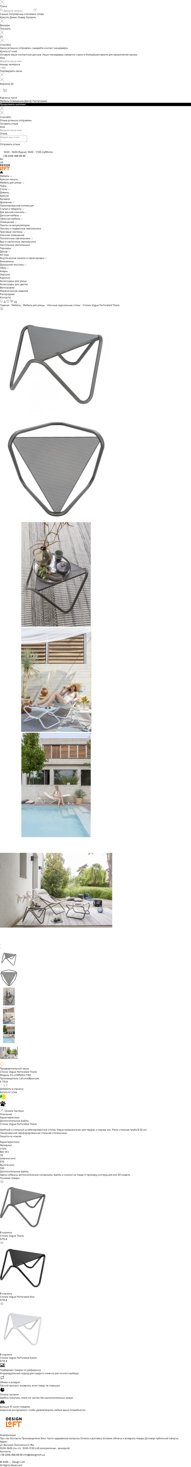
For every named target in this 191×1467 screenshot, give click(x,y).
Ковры (4, 271)
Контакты (5, 297)
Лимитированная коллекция (17, 205)
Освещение (17, 101)
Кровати (5, 199)
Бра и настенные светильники (18, 241)
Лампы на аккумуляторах (15, 225)
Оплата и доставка (91, 1438)
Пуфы (3, 186)
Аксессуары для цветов (14, 284)
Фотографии (7, 287)
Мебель (4, 101)
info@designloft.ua (34, 1455)
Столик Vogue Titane (12, 1236)
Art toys (4, 255)
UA (1, 162)
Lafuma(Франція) (29, 1078)
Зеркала (5, 274)
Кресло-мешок (9, 179)
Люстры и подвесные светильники (20, 228)
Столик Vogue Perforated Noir (17, 1297)
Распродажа (40, 101)
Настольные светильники (15, 245)
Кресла (4, 196)
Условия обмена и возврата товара (123, 1438)
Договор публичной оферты (161, 1438)
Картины (5, 278)
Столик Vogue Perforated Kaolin (18, 1358)
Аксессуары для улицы (13, 281)
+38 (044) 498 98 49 (14, 156)
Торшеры (5, 248)
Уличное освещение (12, 235)
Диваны (4, 192)
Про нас (5, 1438)
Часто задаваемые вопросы (63, 1438)
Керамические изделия (14, 291)
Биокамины (7, 261)
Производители (31, 1438)
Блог (43, 1438)
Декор (28, 101)
